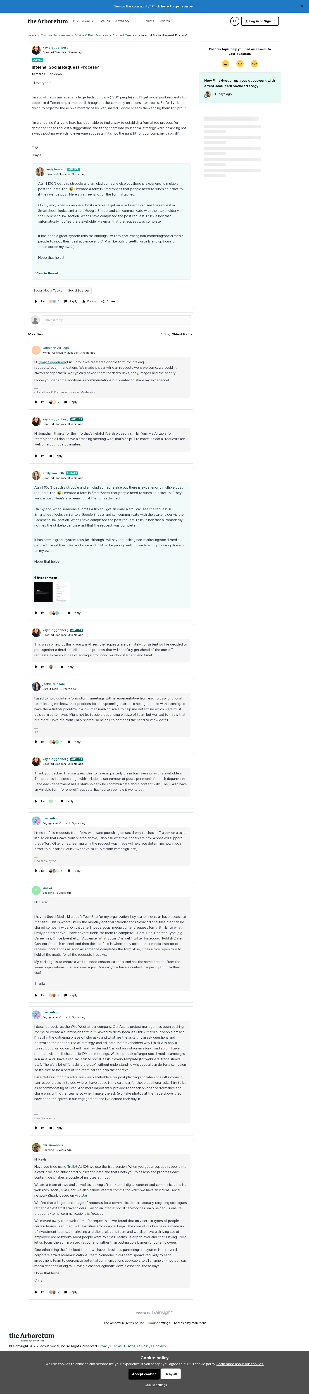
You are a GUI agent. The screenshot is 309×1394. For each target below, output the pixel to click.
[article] (111, 376)
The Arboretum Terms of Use (123, 1323)
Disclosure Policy (137, 1346)
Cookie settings (159, 1323)
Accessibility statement (190, 1323)
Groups (105, 21)
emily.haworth (56, 169)
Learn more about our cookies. (240, 1364)
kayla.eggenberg (56, 47)
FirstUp (80, 1195)
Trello (71, 1166)
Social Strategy (79, 290)
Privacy (103, 1346)
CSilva (47, 888)
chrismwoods (53, 1145)
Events (149, 21)
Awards (164, 21)
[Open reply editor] (111, 320)
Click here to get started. (173, 6)
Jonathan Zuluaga (56, 348)
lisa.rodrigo (51, 818)
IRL (137, 21)
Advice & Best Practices (91, 35)
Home (32, 35)
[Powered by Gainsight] (154, 1313)
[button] (260, 21)
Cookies (159, 1346)
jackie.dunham (54, 684)
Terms (117, 1346)
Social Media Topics (48, 290)
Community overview (55, 35)
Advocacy (122, 21)
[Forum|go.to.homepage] (48, 21)
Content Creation (124, 35)
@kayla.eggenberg (52, 362)
